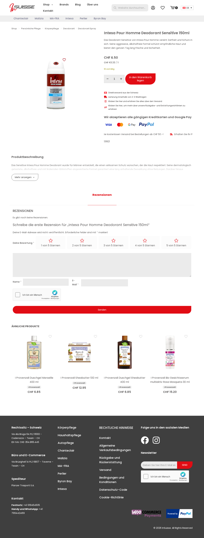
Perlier (62, 474)
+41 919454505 (32, 505)
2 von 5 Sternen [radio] (82, 245)
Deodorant (69, 28)
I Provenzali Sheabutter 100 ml (79, 378)
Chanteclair (66, 450)
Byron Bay (65, 481)
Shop (14, 28)
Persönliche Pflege (31, 28)
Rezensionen (102, 195)
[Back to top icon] (188, 531)
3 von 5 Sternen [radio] (113, 245)
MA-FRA (63, 466)
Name (17, 281)
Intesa (62, 489)
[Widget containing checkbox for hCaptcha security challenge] (37, 295)
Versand (105, 470)
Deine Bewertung (23, 243)
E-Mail (75, 282)
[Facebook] (145, 440)
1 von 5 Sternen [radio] (50, 245)
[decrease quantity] (107, 79)
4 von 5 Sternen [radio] (145, 245)
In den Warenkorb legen (140, 78)
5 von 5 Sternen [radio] (176, 245)
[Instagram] (156, 440)
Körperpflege (52, 28)
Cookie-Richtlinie (111, 497)
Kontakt (105, 438)
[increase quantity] (121, 79)
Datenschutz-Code (113, 490)
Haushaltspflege (69, 435)
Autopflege (66, 443)
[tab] (102, 195)
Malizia (62, 458)
